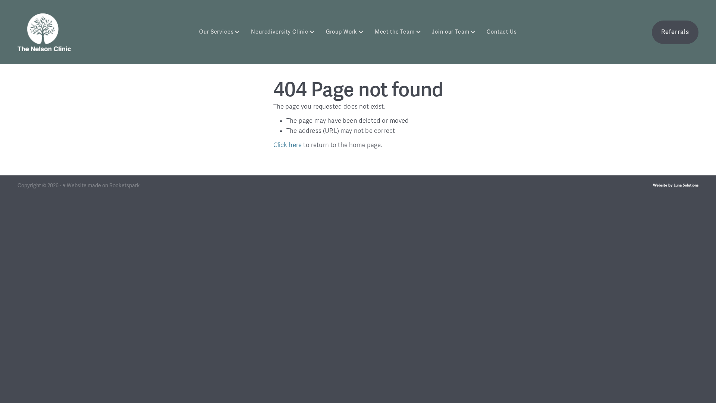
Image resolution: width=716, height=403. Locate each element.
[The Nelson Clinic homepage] (86, 32)
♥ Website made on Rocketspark (101, 185)
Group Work (342, 32)
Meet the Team (395, 32)
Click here (287, 145)
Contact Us (502, 32)
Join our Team (451, 32)
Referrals (675, 32)
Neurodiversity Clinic (280, 32)
